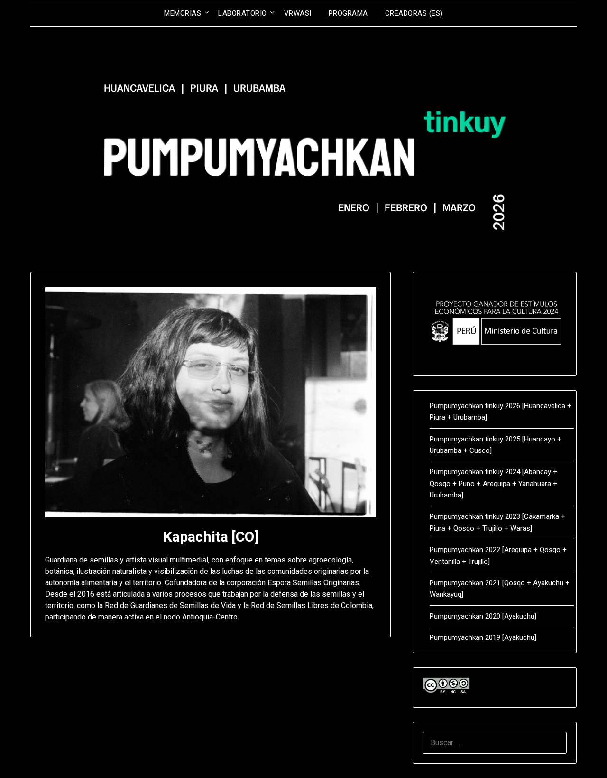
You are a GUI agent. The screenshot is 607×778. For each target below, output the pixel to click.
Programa (348, 13)
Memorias (182, 13)
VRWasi (298, 13)
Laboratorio (242, 13)
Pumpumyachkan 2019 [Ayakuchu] (483, 637)
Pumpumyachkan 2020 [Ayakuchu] (483, 616)
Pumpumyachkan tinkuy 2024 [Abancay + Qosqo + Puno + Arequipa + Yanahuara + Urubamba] (493, 483)
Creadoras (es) (414, 13)
